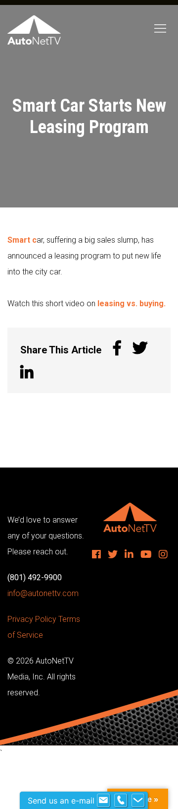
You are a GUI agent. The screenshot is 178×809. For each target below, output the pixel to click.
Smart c (22, 240)
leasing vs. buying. (131, 303)
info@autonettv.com (43, 593)
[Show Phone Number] (120, 801)
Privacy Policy (31, 619)
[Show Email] (103, 801)
